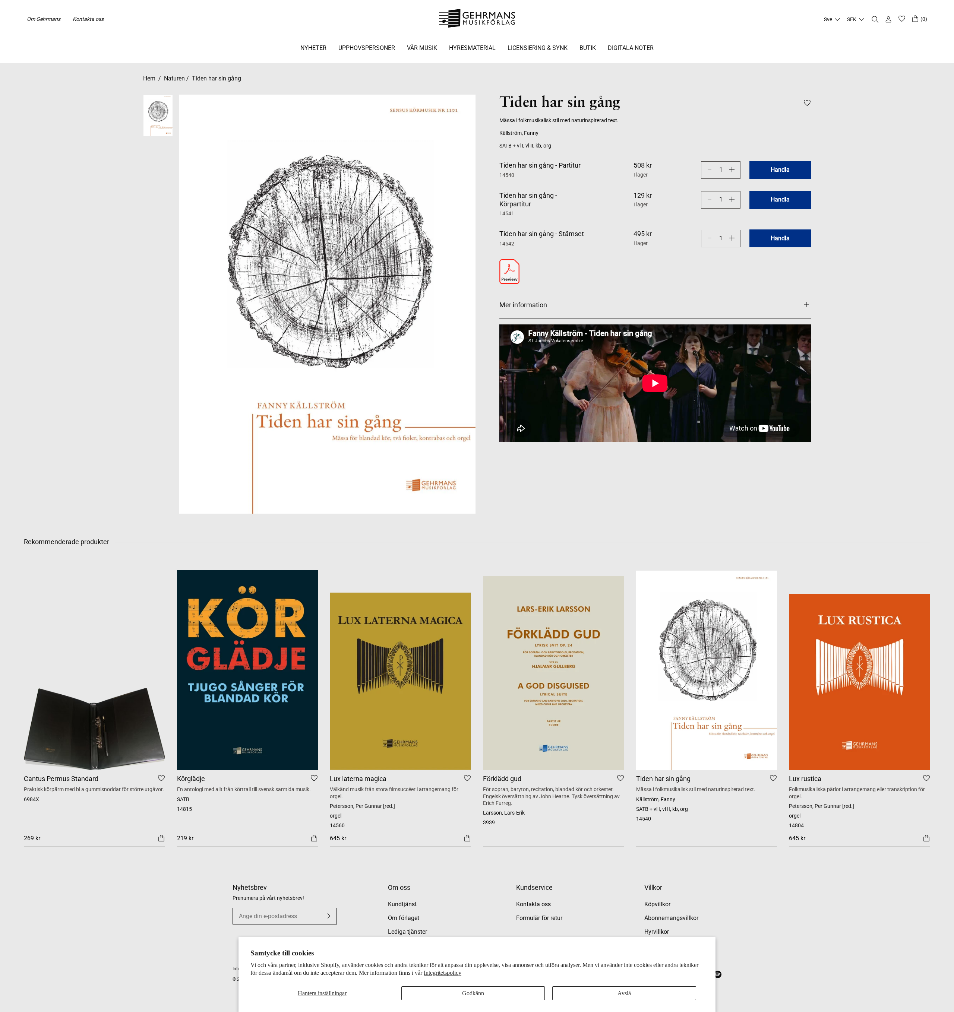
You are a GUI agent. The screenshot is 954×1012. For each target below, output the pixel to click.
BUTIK (587, 47)
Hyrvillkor (656, 931)
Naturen (174, 78)
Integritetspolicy (442, 973)
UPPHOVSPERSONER (366, 47)
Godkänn (473, 993)
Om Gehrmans (43, 19)
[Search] (875, 19)
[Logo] (477, 19)
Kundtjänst (402, 904)
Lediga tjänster (407, 931)
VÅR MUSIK (422, 47)
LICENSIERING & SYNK (538, 47)
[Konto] (888, 19)
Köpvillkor (657, 904)
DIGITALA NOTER (631, 47)
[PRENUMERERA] (328, 916)
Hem (149, 78)
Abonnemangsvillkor (671, 917)
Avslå (624, 993)
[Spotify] (717, 974)
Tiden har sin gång (216, 78)
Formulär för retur (539, 917)
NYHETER (313, 47)
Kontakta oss (88, 19)
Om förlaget (403, 917)
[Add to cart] (161, 838)
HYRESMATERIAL (472, 47)
